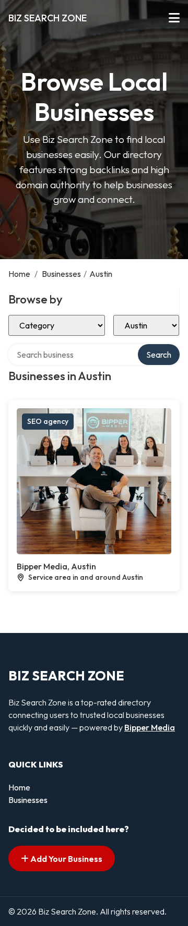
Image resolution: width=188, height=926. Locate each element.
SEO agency (47, 421)
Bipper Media (149, 727)
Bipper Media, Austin (56, 566)
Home (19, 274)
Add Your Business (65, 859)
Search (158, 354)
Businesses (61, 274)
